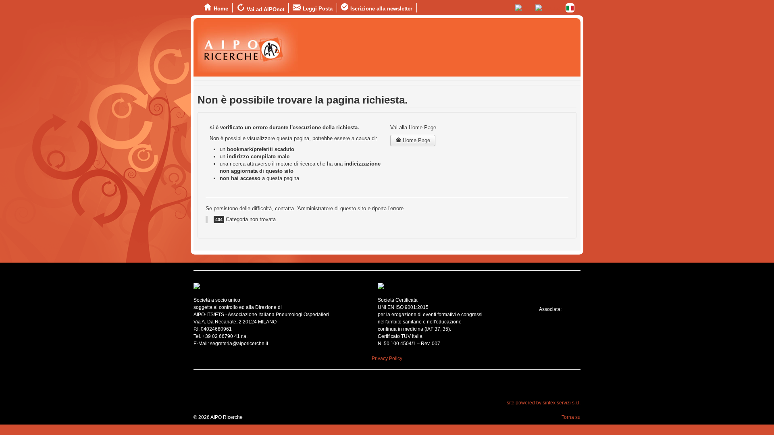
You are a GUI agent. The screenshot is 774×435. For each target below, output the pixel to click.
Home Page (415, 140)
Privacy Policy (387, 358)
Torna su (571, 417)
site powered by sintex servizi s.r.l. (543, 403)
